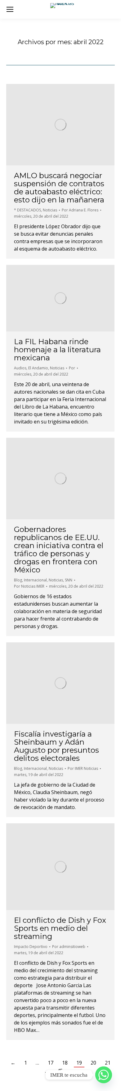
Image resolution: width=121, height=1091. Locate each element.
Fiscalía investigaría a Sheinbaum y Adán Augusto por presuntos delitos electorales (56, 746)
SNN (68, 580)
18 (65, 1062)
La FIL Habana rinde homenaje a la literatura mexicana (57, 349)
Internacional (35, 580)
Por (80, 210)
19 (79, 1062)
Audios (20, 368)
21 (107, 1062)
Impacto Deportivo (30, 946)
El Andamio (38, 368)
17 (50, 1062)
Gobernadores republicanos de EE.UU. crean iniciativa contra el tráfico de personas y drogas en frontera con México (58, 549)
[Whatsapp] (103, 1074)
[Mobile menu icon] (10, 9)
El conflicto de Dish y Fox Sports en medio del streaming (60, 928)
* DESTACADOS (27, 210)
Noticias (50, 210)
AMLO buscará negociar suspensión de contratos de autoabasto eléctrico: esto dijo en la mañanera (59, 187)
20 (93, 1062)
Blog (18, 580)
